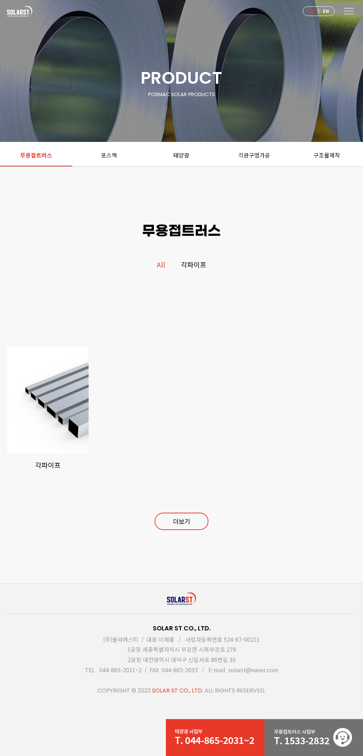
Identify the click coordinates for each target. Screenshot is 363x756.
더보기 (181, 521)
